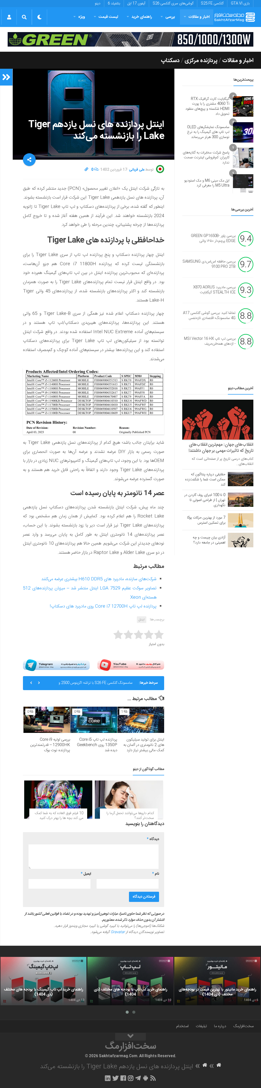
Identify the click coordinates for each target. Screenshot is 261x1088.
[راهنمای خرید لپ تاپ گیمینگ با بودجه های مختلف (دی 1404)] (43, 981)
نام (155, 874)
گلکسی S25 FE (212, 4)
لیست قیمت (108, 17)
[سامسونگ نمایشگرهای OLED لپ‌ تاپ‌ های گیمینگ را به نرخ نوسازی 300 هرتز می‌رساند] (243, 132)
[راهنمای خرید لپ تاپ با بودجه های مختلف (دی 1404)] (130, 981)
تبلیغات (201, 1026)
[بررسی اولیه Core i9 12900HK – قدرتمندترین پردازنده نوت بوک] (46, 720)
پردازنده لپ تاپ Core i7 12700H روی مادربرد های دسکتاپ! (103, 606)
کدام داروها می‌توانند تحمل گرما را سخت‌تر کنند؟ (130, 815)
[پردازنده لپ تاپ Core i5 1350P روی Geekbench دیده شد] (93, 720)
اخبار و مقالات (199, 17)
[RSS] (153, 1078)
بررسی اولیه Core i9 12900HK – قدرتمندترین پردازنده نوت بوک (50, 745)
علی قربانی (137, 170)
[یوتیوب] (130, 665)
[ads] (130, 39)
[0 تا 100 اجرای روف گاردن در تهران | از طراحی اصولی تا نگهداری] (240, 500)
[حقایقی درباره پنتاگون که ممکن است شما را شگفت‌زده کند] (240, 479)
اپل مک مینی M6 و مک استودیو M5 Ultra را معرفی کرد (206, 183)
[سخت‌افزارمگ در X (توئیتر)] (115, 1078)
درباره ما (220, 1026)
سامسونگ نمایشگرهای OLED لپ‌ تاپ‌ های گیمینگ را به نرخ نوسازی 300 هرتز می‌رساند (208, 132)
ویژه (81, 17)
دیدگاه (153, 839)
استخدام (182, 1026)
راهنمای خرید (142, 17)
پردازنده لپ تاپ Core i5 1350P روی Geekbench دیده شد (97, 745)
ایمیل (86, 874)
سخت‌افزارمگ (243, 1026)
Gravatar (118, 932)
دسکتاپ (170, 60)
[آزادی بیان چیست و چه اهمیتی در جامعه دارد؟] (240, 540)
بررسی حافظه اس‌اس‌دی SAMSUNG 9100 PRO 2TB (209, 264)
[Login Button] (9, 17)
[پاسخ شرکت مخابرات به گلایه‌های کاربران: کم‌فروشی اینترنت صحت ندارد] (243, 158)
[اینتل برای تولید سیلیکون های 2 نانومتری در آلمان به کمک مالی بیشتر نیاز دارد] (141, 720)
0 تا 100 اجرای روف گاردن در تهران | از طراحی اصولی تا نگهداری (204, 500)
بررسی (170, 17)
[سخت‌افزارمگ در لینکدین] (107, 1078)
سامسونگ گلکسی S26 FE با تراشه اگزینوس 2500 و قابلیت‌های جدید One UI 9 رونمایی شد (96, 685)
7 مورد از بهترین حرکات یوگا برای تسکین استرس (206, 520)
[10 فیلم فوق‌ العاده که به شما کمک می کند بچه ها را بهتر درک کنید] (58, 799)
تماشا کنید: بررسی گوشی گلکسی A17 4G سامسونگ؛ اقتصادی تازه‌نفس (209, 316)
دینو (97, 4)
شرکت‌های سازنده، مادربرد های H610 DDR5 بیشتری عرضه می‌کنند (98, 579)
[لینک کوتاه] (86, 170)
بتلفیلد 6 (114, 4)
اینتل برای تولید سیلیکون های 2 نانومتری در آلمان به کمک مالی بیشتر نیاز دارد (143, 745)
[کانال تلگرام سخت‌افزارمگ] (138, 1078)
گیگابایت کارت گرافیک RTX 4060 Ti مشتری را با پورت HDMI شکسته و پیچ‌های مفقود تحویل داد (207, 106)
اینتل (142, 619)
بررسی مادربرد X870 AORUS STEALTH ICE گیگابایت (214, 290)
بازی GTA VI (240, 4)
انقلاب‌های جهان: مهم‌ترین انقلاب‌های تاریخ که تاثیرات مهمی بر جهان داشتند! (221, 447)
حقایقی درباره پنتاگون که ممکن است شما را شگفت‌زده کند (205, 479)
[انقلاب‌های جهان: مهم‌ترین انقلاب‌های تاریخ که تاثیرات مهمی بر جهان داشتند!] (217, 420)
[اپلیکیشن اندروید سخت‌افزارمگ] (145, 1078)
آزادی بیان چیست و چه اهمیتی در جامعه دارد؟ (209, 540)
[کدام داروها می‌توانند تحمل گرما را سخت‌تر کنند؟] (129, 799)
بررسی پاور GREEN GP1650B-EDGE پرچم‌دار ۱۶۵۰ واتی (213, 238)
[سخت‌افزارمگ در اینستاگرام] (130, 1078)
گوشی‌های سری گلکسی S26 (173, 4)
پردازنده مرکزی (201, 60)
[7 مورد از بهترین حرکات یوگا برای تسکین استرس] (240, 520)
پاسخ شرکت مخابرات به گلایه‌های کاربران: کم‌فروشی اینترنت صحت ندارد (206, 158)
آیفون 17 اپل (136, 4)
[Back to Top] (130, 1037)
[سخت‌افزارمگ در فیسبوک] (123, 1078)
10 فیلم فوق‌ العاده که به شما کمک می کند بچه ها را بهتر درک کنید (59, 815)
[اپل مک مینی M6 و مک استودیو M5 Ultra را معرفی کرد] (243, 183)
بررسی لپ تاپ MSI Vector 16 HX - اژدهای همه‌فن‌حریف (210, 341)
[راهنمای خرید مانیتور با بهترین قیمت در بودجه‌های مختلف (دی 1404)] (217, 981)
